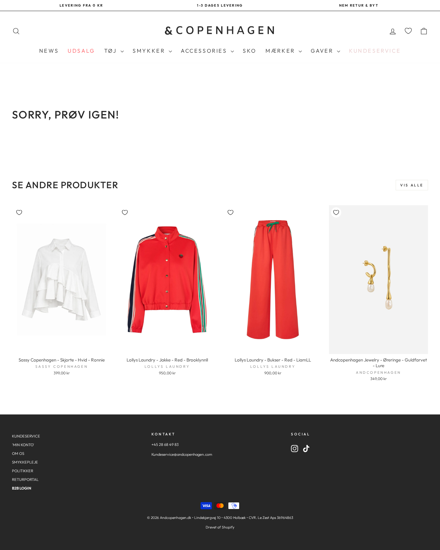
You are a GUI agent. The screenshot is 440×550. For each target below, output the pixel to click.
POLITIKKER (22, 470)
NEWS (49, 50)
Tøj (111, 50)
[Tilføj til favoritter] (19, 212)
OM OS (18, 453)
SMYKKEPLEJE (25, 462)
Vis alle (412, 185)
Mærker (281, 50)
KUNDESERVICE (26, 436)
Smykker (150, 50)
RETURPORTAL (25, 479)
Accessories (205, 50)
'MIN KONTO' (23, 444)
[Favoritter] (408, 31)
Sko (250, 50)
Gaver (323, 50)
